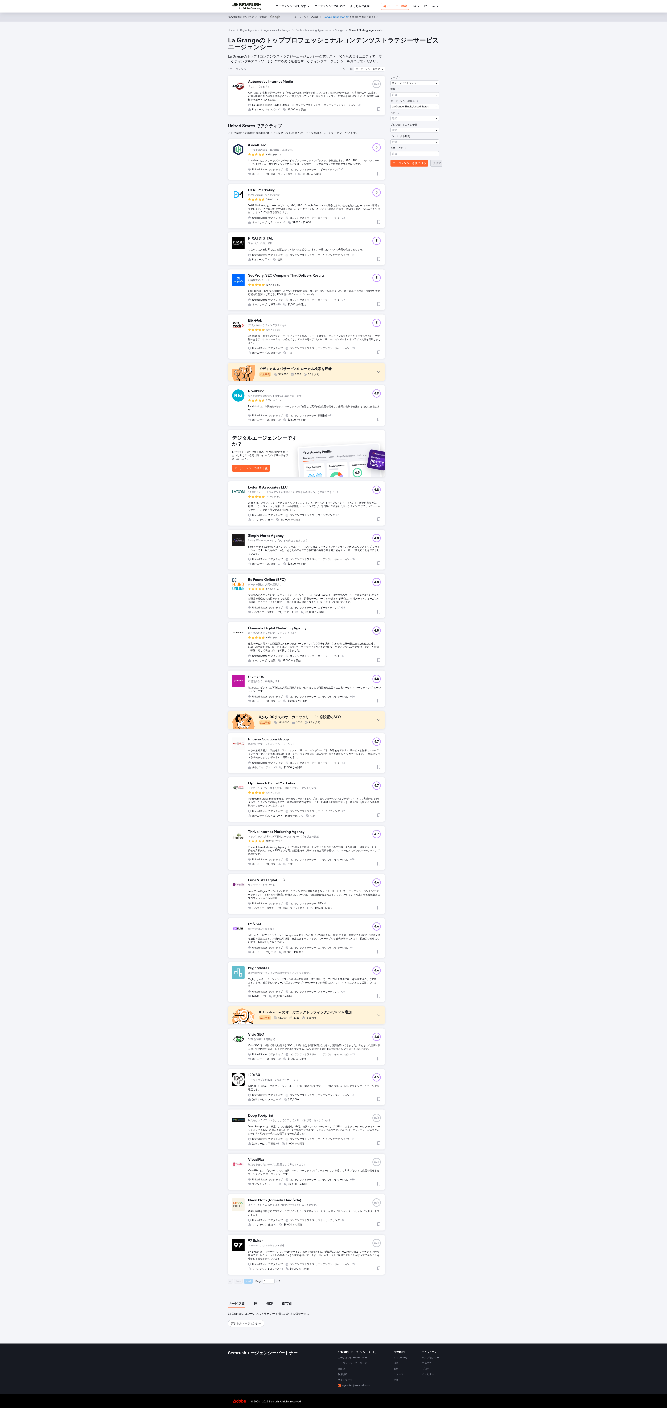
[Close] (394, 661)
